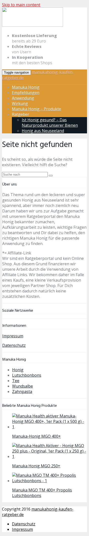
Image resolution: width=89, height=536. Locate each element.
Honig (17, 369)
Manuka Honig (26, 87)
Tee (15, 380)
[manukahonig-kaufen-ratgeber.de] (32, 25)
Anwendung (23, 98)
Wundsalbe (22, 386)
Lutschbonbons (26, 375)
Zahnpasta (22, 391)
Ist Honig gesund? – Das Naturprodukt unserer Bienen (50, 122)
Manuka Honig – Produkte (36, 109)
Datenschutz (14, 345)
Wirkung (20, 103)
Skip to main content (21, 4)
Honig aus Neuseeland (43, 130)
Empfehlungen (25, 92)
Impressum (12, 336)
